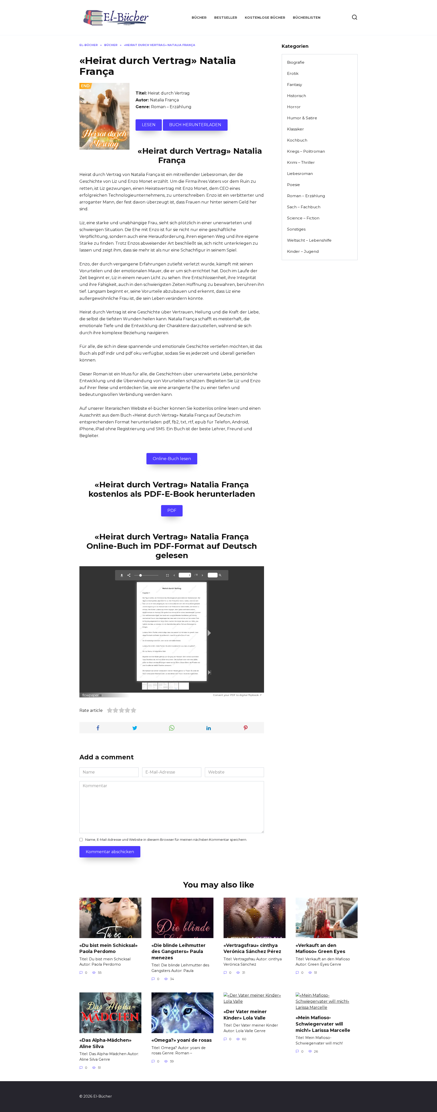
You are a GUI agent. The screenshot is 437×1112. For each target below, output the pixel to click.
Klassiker (295, 129)
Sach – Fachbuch (303, 207)
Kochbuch (297, 140)
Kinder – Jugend (303, 251)
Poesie (293, 184)
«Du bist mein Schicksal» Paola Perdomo (108, 948)
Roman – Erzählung (171, 106)
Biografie (295, 62)
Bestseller (225, 17)
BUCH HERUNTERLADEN (195, 124)
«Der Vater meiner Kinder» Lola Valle (245, 1014)
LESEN (149, 124)
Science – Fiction (303, 218)
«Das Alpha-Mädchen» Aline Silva (105, 1043)
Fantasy (294, 84)
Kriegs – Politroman (306, 151)
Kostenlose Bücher (265, 17)
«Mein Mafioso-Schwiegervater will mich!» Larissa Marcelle (323, 1024)
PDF (171, 510)
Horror (294, 106)
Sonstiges (296, 229)
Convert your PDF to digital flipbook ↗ (237, 695)
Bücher (199, 17)
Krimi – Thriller (301, 162)
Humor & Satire (302, 118)
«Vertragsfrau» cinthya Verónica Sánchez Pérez (252, 948)
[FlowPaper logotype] (92, 694)
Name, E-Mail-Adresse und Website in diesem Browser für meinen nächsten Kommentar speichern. (166, 840)
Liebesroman (300, 173)
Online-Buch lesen (172, 458)
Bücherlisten (306, 17)
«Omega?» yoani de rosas (181, 1040)
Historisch (296, 95)
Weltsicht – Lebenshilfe (309, 240)
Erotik (292, 73)
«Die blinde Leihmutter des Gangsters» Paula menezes (178, 951)
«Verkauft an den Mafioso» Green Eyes (320, 948)
